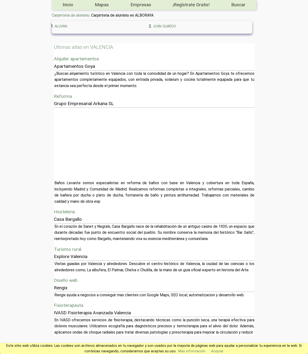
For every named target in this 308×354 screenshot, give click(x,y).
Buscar (238, 4)
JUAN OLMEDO (164, 26)
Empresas (140, 4)
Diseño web (65, 280)
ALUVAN (61, 26)
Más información (191, 351)
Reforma (63, 96)
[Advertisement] (154, 143)
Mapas (102, 4)
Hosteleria (64, 212)
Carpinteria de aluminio (71, 15)
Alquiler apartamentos (76, 59)
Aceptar (217, 351)
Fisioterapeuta (68, 305)
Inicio (68, 4)
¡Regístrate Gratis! (191, 4)
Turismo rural (67, 249)
